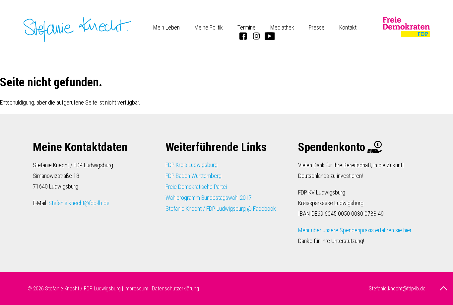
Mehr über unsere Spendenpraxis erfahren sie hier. (355, 230)
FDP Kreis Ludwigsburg (191, 164)
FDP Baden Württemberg (193, 175)
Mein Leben (166, 27)
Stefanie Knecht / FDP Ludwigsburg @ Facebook (220, 208)
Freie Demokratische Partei (196, 186)
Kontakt (347, 27)
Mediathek (282, 27)
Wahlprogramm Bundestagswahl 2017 (208, 197)
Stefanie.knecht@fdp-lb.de (78, 202)
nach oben (444, 288)
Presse (317, 27)
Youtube (270, 36)
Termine (246, 27)
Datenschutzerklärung (175, 288)
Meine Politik (208, 27)
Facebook (243, 36)
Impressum (136, 288)
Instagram (256, 36)
